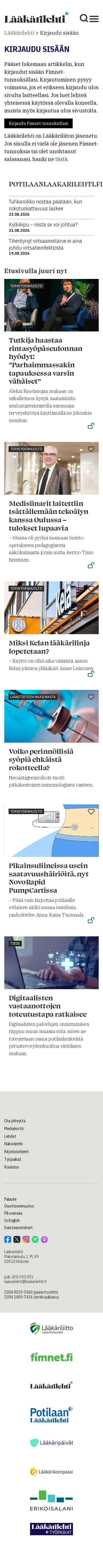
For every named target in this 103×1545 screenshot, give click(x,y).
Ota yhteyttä (14, 1120)
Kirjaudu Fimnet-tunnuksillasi (38, 123)
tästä (61, 159)
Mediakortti (14, 1128)
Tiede (15, 943)
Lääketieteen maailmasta (33, 696)
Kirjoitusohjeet (16, 1151)
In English (12, 1220)
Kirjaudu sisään (59, 33)
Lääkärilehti (19, 33)
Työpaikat (12, 1159)
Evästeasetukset (18, 1227)
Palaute (10, 1199)
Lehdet (10, 1136)
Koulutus (11, 1167)
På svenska (13, 1213)
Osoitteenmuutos (19, 1206)
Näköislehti (13, 1143)
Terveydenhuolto (26, 286)
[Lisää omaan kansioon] (91, 286)
